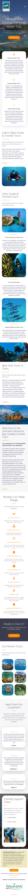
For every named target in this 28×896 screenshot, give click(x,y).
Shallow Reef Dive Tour (14, 556)
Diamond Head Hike (14, 582)
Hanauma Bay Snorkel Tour (14, 608)
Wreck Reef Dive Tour (14, 570)
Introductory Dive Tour (14, 542)
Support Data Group (14, 875)
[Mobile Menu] (25, 6)
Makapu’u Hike (14, 594)
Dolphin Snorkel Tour (14, 530)
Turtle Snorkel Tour (14, 518)
